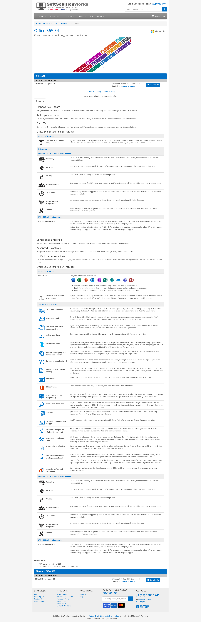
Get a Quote (154, 85)
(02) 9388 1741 (159, 3)
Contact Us (82, 16)
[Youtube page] (144, 607)
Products (41, 16)
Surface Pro (61, 603)
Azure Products (62, 594)
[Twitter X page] (141, 607)
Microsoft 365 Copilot (65, 596)
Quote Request (68, 16)
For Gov (99, 16)
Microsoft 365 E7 (63, 599)
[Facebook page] (137, 607)
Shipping (83, 594)
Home (38, 23)
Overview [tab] (40, 101)
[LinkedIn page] (147, 607)
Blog (91, 16)
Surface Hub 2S (62, 601)
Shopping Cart (159, 16)
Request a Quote (128, 86)
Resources (54, 16)
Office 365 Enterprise (61, 23)
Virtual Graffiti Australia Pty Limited (104, 616)
